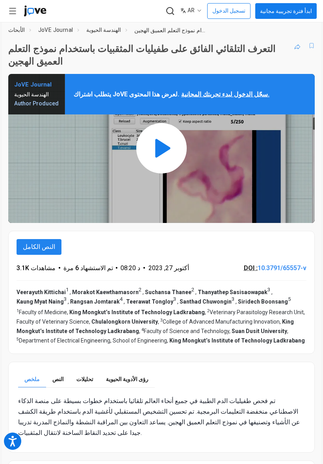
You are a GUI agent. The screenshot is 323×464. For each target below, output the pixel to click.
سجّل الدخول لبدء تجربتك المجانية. (225, 94)
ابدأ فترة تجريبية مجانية (286, 11)
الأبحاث (16, 30)
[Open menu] (12, 11)
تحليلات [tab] (84, 379)
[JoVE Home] (35, 11)
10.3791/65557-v (282, 268)
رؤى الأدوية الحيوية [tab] (127, 379)
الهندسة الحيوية (103, 30)
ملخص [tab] (32, 379)
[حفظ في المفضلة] (311, 45)
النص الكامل (39, 246)
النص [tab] (58, 379)
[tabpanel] (161, 417)
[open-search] (170, 11)
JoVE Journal (55, 30)
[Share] (297, 45)
